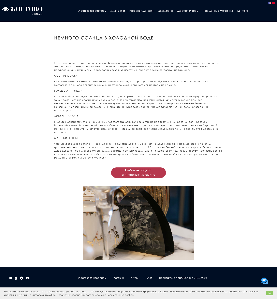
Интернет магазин (141, 10)
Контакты (243, 10)
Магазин (118, 277)
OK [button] (269, 293)
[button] (134, 295)
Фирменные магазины (218, 10)
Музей (135, 277)
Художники (117, 10)
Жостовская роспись (92, 10)
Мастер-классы (187, 10)
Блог (149, 277)
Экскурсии (165, 10)
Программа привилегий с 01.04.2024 (183, 277)
